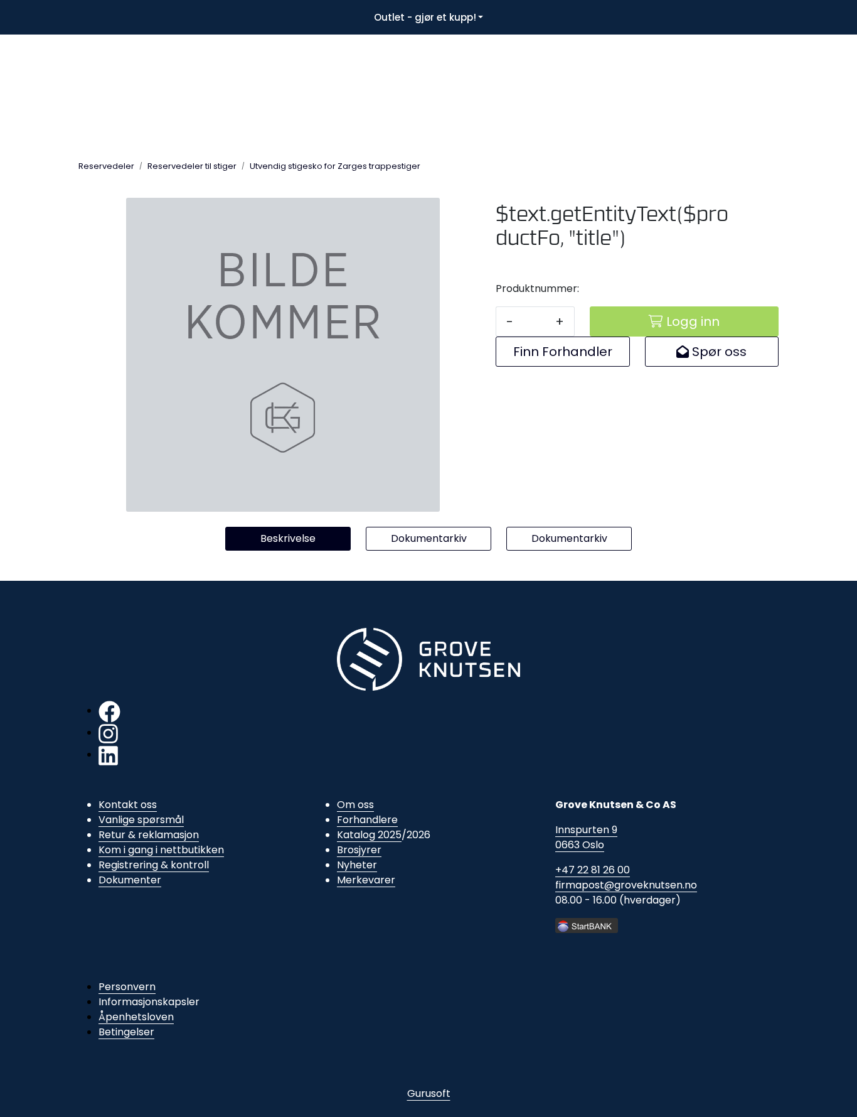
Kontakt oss (127, 804)
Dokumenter (129, 880)
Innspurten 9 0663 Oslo (586, 837)
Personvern (127, 986)
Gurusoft (428, 1093)
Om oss (355, 804)
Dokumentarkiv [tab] (429, 538)
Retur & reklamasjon (148, 835)
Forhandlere (367, 819)
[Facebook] (109, 710)
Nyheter (357, 865)
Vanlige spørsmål (141, 819)
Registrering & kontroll (153, 865)
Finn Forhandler (562, 351)
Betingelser (126, 1032)
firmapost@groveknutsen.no (626, 885)
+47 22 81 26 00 (592, 870)
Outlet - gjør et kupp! (425, 17)
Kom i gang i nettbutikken (161, 850)
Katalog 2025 (369, 835)
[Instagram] (108, 732)
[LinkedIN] (108, 754)
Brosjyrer (359, 850)
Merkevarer (366, 880)
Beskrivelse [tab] (288, 538)
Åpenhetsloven (136, 1017)
